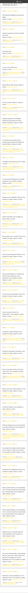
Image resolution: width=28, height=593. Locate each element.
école (14, 542)
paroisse (10, 415)
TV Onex (20, 23)
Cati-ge (6, 205)
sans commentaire (16, 72)
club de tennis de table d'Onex (12, 150)
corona (7, 187)
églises (12, 584)
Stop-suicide (17, 244)
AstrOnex (21, 434)
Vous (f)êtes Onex (18, 57)
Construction (21, 435)
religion (14, 415)
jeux (7, 477)
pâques (23, 340)
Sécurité (4, 543)
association (21, 358)
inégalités (19, 205)
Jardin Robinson (9, 108)
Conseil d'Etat (9, 542)
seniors (18, 377)
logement (8, 23)
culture (7, 57)
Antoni (20, 283)
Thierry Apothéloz (9, 207)
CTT (7, 151)
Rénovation (17, 436)
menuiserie (4, 169)
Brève (13, 457)
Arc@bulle (21, 301)
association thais (6, 302)
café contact (22, 89)
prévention (8, 244)
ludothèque (10, 477)
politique (12, 23)
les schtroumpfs (16, 320)
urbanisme (7, 438)
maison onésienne (14, 91)
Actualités (9, 22)
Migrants (8, 41)
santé (17, 565)
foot (7, 320)
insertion (10, 320)
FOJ (7, 129)
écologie (12, 458)
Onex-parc (17, 542)
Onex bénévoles (17, 340)
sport (14, 151)
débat (7, 225)
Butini (7, 377)
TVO (17, 11)
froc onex (17, 458)
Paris (11, 397)
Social (16, 23)
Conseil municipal (14, 435)
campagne (21, 564)
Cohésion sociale (9, 73)
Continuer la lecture (18, 19)
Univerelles (4, 226)
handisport (10, 151)
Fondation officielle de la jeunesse (15, 129)
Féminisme (11, 225)
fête (7, 415)
